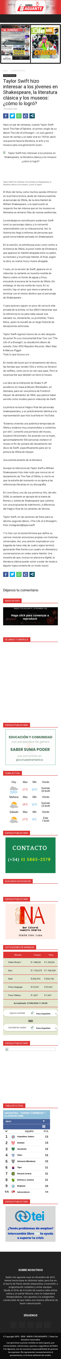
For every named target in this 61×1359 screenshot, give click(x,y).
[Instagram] (22, 1325)
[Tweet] (12, 115)
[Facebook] (13, 1325)
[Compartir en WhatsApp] (19, 115)
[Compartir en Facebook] (5, 115)
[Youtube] (47, 1325)
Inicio (5, 70)
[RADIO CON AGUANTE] (30, 7)
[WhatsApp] (39, 1325)
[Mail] (30, 1325)
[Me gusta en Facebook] (25, 115)
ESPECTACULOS (18, 70)
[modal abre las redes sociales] (32, 115)
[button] (5, 18)
